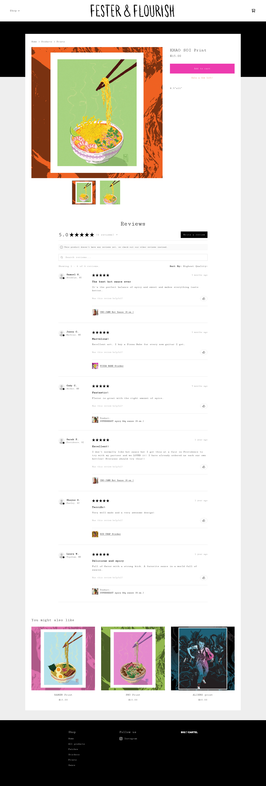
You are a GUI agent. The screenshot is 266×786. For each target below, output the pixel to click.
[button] (117, 235)
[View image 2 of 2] (110, 192)
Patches (73, 749)
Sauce (71, 765)
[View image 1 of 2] (84, 192)
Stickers (74, 754)
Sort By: (176, 266)
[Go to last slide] (35, 112)
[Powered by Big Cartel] (189, 732)
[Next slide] (158, 112)
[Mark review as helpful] (204, 298)
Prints (61, 41)
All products (76, 744)
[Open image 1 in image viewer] (97, 112)
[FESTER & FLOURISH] (133, 10)
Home (34, 41)
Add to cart (202, 68)
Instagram (130, 738)
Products (46, 41)
